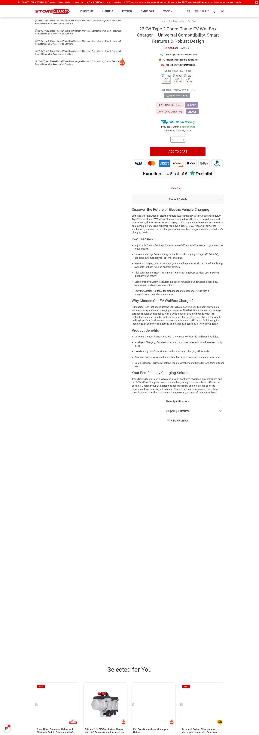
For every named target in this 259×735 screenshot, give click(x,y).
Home (162, 21)
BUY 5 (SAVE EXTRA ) (170, 111)
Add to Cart (177, 151)
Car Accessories (176, 21)
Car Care (192, 21)
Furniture (86, 11)
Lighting (107, 11)
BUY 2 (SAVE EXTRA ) (169, 105)
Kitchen (127, 11)
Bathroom (147, 11)
